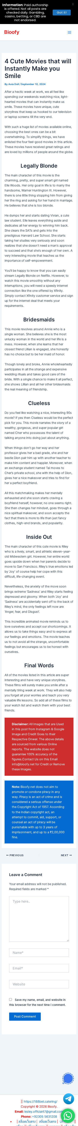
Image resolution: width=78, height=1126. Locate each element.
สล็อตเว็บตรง (47, 1121)
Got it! (62, 12)
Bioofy (11, 32)
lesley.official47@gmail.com (43, 1111)
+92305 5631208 (44, 1116)
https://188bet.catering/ (40, 1101)
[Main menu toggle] (69, 32)
